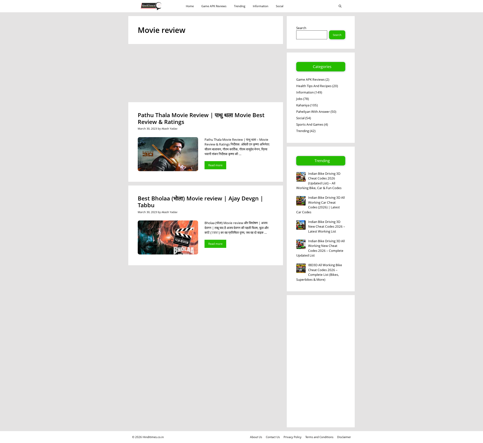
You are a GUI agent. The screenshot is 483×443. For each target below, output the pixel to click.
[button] (340, 6)
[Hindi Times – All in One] (159, 6)
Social (279, 6)
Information (260, 6)
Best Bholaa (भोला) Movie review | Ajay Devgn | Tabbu (200, 201)
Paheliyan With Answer (313, 111)
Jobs (299, 99)
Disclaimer (344, 437)
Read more (215, 165)
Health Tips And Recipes (313, 86)
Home (190, 6)
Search (301, 28)
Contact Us (273, 437)
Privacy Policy (292, 437)
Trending (239, 6)
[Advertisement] (205, 74)
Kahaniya (302, 105)
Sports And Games (309, 124)
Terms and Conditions (319, 437)
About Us (256, 437)
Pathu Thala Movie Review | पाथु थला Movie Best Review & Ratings (201, 118)
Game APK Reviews (213, 6)
